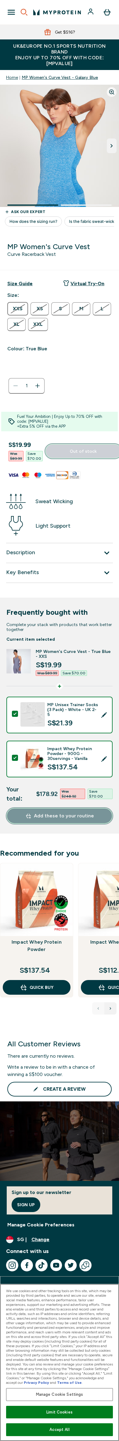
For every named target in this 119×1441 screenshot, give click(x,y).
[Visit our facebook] (27, 1265)
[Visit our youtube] (56, 1265)
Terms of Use (69, 1382)
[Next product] (110, 1008)
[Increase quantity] (37, 385)
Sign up (26, 1204)
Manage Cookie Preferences (40, 1224)
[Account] (91, 12)
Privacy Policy (36, 1382)
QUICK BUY (41, 987)
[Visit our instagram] (12, 1265)
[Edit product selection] (104, 715)
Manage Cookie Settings (59, 1394)
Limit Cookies (59, 1412)
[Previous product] (98, 1008)
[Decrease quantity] (15, 385)
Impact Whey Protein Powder (37, 945)
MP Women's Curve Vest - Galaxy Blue (60, 77)
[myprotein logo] (57, 12)
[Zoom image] (112, 92)
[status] (26, 385)
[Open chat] (85, 1265)
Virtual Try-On (87, 283)
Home (12, 77)
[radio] (17, 308)
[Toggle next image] (112, 145)
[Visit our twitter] (71, 1265)
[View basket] (107, 12)
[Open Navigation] (11, 12)
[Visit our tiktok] (41, 1265)
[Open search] (24, 12)
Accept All (59, 1429)
